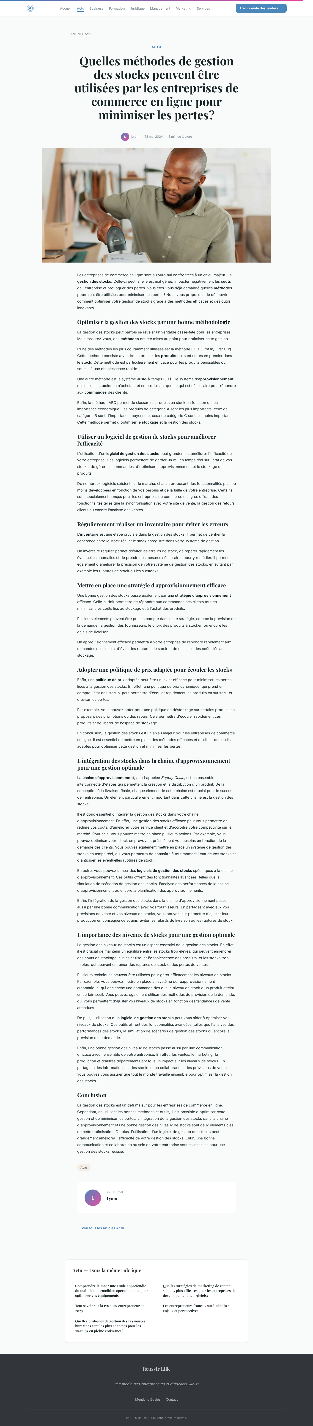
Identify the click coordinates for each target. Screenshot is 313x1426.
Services (203, 8)
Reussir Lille (156, 1368)
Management (160, 8)
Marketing (183, 8)
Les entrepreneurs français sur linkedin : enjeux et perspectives (196, 1308)
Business (97, 8)
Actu (80, 8)
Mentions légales (147, 1399)
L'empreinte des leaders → (261, 8)
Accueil (65, 8)
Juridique (137, 8)
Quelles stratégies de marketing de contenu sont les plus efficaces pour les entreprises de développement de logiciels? (199, 1291)
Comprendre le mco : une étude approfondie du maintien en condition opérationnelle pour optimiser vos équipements (111, 1291)
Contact (172, 1399)
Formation (117, 8)
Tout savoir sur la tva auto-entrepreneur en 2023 (110, 1308)
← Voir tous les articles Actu (100, 1228)
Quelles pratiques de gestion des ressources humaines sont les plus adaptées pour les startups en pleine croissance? (110, 1326)
